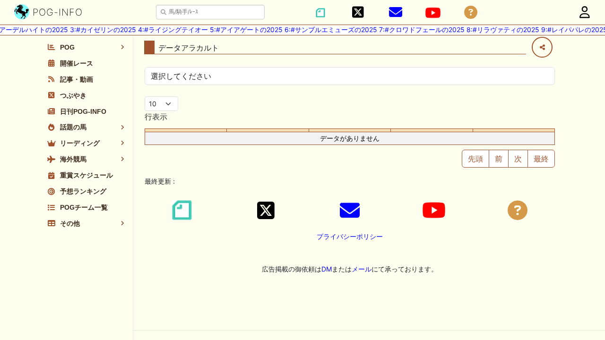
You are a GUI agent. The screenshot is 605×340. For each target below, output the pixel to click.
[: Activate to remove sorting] (186, 130)
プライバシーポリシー (350, 236)
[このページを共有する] (542, 47)
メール (362, 269)
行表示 (156, 116)
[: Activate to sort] (268, 130)
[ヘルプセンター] (470, 12)
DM (326, 269)
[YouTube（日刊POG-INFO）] (433, 12)
